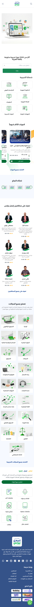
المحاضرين (13, 571)
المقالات (14, 573)
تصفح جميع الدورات (17, 482)
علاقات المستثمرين (27, 576)
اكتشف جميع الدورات (17, 170)
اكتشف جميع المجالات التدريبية (17, 462)
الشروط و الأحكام (12, 578)
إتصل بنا (30, 573)
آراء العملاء (13, 576)
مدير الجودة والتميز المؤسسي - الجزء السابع (20, 146)
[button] (3, 4)
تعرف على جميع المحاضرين (17, 291)
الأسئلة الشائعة (12, 581)
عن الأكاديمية (29, 571)
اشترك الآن (20, 161)
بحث (17, 71)
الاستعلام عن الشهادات (26, 578)
